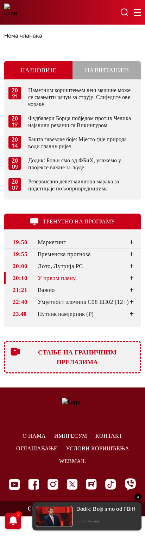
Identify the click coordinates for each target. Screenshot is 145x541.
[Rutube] (91, 484)
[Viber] (130, 484)
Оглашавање (36, 448)
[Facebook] (33, 484)
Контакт (108, 436)
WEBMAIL (72, 461)
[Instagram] (53, 484)
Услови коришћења (97, 448)
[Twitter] (72, 484)
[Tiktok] (110, 484)
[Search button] (124, 12)
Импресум (70, 436)
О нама (34, 436)
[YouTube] (14, 484)
